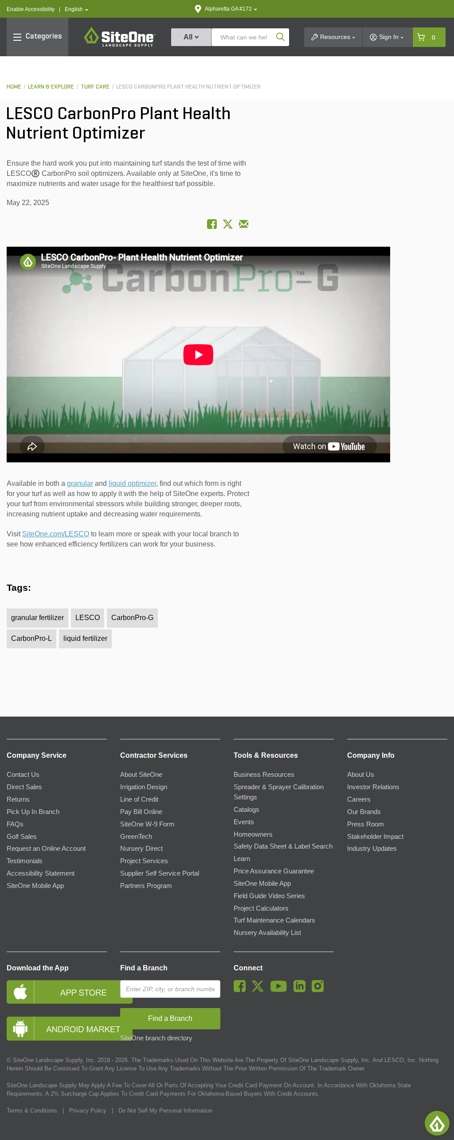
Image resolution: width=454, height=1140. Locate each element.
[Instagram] (320, 989)
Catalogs (246, 809)
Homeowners (253, 834)
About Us (360, 774)
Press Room (365, 824)
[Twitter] (260, 989)
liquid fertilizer (85, 638)
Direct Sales (24, 787)
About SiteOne (141, 774)
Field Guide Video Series (269, 896)
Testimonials (25, 861)
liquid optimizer (132, 483)
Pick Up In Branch (33, 811)
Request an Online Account (46, 848)
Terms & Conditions (32, 1110)
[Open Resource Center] (437, 1123)
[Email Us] (243, 224)
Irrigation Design (143, 787)
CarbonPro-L (31, 638)
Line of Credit (139, 799)
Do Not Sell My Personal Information (165, 1110)
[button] (76, 9)
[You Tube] (281, 989)
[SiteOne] (120, 45)
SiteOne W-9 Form (147, 824)
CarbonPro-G (132, 617)
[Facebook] (242, 989)
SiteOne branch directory (156, 1038)
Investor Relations (373, 787)
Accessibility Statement (40, 873)
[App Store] (57, 991)
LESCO (87, 617)
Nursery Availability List (267, 932)
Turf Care (95, 87)
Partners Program (146, 885)
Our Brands (364, 811)
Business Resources (264, 774)
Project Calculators (261, 908)
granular (80, 483)
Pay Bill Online (141, 811)
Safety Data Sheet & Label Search (283, 846)
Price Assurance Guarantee (274, 871)
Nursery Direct (141, 848)
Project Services (144, 861)
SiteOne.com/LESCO (55, 534)
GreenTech (136, 836)
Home (14, 87)
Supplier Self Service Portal (159, 873)
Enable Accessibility (31, 9)
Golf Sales (22, 836)
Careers (359, 799)
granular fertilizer (37, 617)
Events (244, 822)
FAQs (15, 824)
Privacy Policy (87, 1110)
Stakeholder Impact (375, 836)
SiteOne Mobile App (35, 885)
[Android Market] (57, 1028)
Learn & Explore (51, 87)
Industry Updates (372, 848)
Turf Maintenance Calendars (274, 920)
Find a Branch (144, 968)
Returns (18, 799)
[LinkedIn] (302, 989)
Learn (242, 858)
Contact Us (23, 774)
